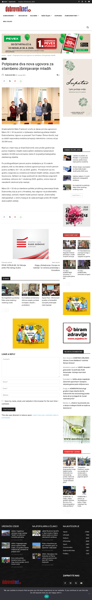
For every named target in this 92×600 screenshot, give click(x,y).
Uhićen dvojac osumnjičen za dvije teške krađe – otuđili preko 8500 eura (81, 169)
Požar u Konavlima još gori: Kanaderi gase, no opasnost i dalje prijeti (49, 546)
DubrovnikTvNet (69, 248)
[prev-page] (3, 310)
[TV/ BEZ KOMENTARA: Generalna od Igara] (84, 264)
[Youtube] (89, 1)
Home (4, 55)
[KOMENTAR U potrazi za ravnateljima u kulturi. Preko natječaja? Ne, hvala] (84, 490)
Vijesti (9, 55)
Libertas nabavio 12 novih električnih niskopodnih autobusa (81, 178)
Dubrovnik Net (10, 75)
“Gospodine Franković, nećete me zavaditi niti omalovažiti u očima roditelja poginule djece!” (83, 472)
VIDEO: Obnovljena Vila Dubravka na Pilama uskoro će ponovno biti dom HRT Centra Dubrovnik (49, 558)
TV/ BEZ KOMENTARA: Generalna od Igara (84, 272)
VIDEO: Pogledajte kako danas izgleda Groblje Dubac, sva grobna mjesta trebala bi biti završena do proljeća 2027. (20, 547)
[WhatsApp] (20, 81)
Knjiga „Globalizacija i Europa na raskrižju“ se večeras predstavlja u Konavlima (46, 267)
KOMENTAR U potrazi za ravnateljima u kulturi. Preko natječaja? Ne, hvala (82, 501)
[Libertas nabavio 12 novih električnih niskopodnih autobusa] (67, 178)
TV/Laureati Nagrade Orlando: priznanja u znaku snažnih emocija (69, 253)
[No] (89, 593)
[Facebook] (79, 1)
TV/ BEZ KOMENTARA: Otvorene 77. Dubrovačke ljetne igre (69, 274)
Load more (76, 195)
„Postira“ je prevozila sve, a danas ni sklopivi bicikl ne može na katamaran (76, 405)
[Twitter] (85, 1)
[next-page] (7, 310)
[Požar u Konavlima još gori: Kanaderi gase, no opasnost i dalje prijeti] (36, 545)
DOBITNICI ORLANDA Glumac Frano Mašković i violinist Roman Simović (76, 360)
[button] (87, 27)
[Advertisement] (77, 129)
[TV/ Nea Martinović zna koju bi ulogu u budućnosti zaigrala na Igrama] (84, 244)
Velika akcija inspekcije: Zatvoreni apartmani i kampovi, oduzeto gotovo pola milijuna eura (76, 381)
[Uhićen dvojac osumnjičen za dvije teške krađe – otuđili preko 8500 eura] (67, 169)
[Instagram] (82, 1)
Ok (47, 596)
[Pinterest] (15, 81)
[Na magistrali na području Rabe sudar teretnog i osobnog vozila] (10, 290)
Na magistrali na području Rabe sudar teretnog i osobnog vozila (10, 300)
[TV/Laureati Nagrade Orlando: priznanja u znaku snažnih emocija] (69, 244)
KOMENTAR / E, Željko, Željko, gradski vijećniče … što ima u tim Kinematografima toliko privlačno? (69, 501)
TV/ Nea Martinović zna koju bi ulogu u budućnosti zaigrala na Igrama (84, 253)
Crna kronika (6, 295)
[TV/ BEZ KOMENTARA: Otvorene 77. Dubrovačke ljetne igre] (69, 264)
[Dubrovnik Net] (3, 75)
